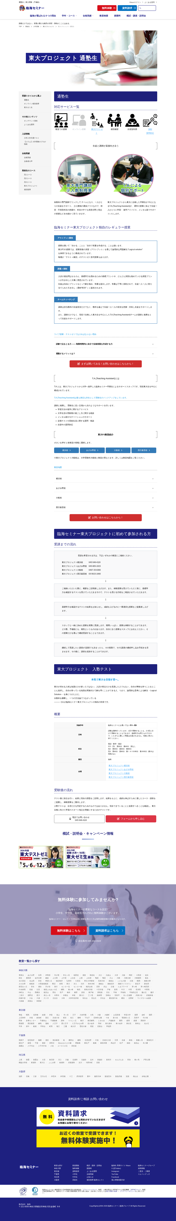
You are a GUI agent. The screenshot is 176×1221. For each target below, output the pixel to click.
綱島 (63, 989)
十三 (71, 1076)
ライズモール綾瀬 (144, 998)
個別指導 (27, 189)
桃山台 (136, 1076)
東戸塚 (91, 992)
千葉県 (56, 1174)
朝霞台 (36, 1060)
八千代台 (31, 1046)
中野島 (147, 989)
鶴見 (79, 989)
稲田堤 (76, 975)
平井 (21, 1026)
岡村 (131, 975)
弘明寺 (69, 981)
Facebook (115, 1177)
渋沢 (83, 984)
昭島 (28, 1015)
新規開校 (75, 1165)
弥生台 (85, 998)
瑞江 (58, 1026)
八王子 (55, 1023)
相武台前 (89, 986)
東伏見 (129, 1023)
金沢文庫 (38, 978)
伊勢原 (48, 975)
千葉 (37, 1043)
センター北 (65, 986)
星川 (38, 995)
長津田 (138, 989)
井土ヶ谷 (66, 975)
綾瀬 (44, 1015)
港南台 (111, 981)
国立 (47, 1018)
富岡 (116, 989)
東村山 (138, 1023)
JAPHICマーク (136, 1190)
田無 (21, 1020)
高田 (98, 986)
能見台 (46, 992)
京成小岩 (56, 1018)
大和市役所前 (74, 998)
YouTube (114, 1174)
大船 (124, 975)
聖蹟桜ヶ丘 (126, 1018)
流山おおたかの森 (65, 1043)
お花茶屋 (117, 1015)
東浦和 (34, 1062)
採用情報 (141, 1168)
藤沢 (152, 992)
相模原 (32, 984)
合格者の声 (28, 161)
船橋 (95, 1043)
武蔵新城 (149, 995)
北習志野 (88, 1040)
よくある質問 (150, 2)
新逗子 (138, 984)
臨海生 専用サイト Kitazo (121, 1165)
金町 (143, 1015)
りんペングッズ (144, 1174)
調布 (63, 1020)
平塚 (115, 992)
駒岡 (139, 981)
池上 (58, 1015)
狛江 (72, 1018)
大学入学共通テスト (31, 138)
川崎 (119, 978)
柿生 (21, 978)
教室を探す (58, 1165)
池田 (21, 1076)
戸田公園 (146, 1060)
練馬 (40, 1023)
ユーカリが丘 (63, 1046)
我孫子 (21, 1040)
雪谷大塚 (83, 1026)
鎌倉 (47, 978)
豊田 (121, 1020)
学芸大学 (127, 1015)
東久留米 (108, 1023)
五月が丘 (44, 1076)
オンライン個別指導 (31, 104)
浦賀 (84, 975)
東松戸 (87, 1043)
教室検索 (103, 16)
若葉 (98, 1062)
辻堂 (38, 989)
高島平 (136, 1018)
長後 (31, 989)
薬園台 (21, 1046)
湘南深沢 (111, 984)
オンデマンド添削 (30, 121)
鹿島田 (28, 978)
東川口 (42, 1062)
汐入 (75, 984)
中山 (29, 992)
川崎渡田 (138, 978)
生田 (40, 975)
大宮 (44, 1060)
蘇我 (29, 1043)
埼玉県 (56, 1177)
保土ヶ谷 (47, 995)
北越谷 (84, 1060)
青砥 (21, 1015)
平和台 (43, 1026)
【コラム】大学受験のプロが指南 (35, 143)
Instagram (115, 1171)
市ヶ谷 (66, 1015)
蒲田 (151, 1015)
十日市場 (100, 989)
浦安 (47, 1040)
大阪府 (56, 1180)
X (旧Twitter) (116, 1168)
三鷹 (65, 1026)
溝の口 (82, 995)
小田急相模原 (43, 984)
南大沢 (73, 1026)
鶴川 (82, 1020)
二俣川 (21, 995)
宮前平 (117, 995)
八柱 (52, 1046)
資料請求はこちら (107, 930)
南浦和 (62, 1062)
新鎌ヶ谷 (139, 1040)
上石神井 (22, 1018)
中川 (123, 989)
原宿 (83, 992)
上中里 (64, 978)
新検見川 (150, 1040)
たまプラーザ (123, 986)
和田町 (39, 1001)
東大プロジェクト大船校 (119, 773)
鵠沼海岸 (59, 981)
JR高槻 (63, 1076)
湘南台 (101, 984)
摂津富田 (80, 1076)
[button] (106, 363)
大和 (63, 998)
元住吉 (55, 998)
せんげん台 (119, 1060)
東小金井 (119, 1023)
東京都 (56, 1171)
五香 (116, 1040)
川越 (67, 1060)
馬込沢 (113, 1043)
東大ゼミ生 (28, 107)
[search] (140, 8)
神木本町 (91, 984)
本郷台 (66, 995)
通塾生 (26, 100)
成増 (128, 1020)
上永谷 (73, 978)
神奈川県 (57, 1168)
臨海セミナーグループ (146, 1165)
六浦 (38, 998)
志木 (92, 1060)
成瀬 (135, 1020)
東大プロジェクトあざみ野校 (121, 769)
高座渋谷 (101, 981)
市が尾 (57, 975)
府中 (28, 1026)
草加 (129, 1060)
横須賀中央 (113, 998)
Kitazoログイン (135, 2)
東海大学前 (88, 989)
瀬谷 (40, 986)
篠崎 (79, 1018)
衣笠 (40, 981)
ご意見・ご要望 (144, 1171)
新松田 (147, 984)
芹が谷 (48, 986)
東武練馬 (91, 1020)
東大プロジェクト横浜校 (119, 766)
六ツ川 (46, 998)
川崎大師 (127, 978)
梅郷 (40, 1040)
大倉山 (108, 975)
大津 (116, 975)
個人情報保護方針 (118, 1180)
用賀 (92, 1026)
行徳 (97, 1040)
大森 (99, 1015)
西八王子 (65, 1023)
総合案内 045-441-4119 (89, 941)
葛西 (136, 1015)
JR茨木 (54, 1076)
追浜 (147, 975)
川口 (60, 1060)
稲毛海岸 (31, 1040)
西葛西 (21, 1023)
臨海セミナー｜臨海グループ (119, 1206)
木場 (31, 1018)
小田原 (139, 975)
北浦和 (75, 1060)
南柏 (129, 1043)
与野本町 (89, 1062)
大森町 (107, 1015)
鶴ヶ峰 (71, 989)
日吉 (108, 992)
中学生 (74, 1177)
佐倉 (124, 1040)
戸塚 (109, 989)
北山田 (32, 981)
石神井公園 (98, 1018)
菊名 (147, 978)
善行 (56, 986)
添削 (150, 129)
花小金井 (91, 1023)
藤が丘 (144, 992)
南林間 (99, 995)
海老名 (92, 975)
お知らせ (90, 1177)
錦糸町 (39, 1018)
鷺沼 (54, 984)
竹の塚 (145, 1018)
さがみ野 (22, 984)
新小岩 (115, 1018)
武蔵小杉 (139, 995)
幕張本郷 (103, 1043)
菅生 (33, 986)
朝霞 (28, 1060)
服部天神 (97, 1076)
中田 (130, 989)
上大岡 (55, 978)
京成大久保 (106, 1040)
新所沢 (109, 1060)
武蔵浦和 (71, 1062)
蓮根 (47, 1023)
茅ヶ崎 (134, 986)
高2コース (28, 178)
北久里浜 (22, 981)
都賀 (44, 1043)
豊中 (89, 1076)
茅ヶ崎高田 (145, 986)
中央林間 (22, 989)
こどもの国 (121, 981)
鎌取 (79, 1040)
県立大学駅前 (89, 981)
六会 (31, 998)
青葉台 (21, 975)
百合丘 (94, 998)
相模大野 (147, 981)
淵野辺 (30, 995)
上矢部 (89, 978)
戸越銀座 (112, 1020)
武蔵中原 (22, 998)
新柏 (131, 1040)
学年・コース (68, 16)
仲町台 (21, 992)
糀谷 (65, 1018)
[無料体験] (88, 1138)
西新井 (143, 1020)
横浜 (123, 998)
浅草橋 (36, 1015)
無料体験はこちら (69, 930)
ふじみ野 (52, 1062)
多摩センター (31, 1020)
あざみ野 (31, 975)
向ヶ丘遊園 (127, 995)
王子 (74, 1015)
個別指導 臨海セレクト (95, 1180)
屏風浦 (100, 992)
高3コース (28, 182)
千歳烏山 (43, 1020)
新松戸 (21, 1043)
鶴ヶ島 (137, 1060)
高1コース (28, 175)
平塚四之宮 (133, 992)
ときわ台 (101, 1020)
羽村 (100, 1023)
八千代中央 (42, 1046)
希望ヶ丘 (49, 981)
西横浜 (37, 992)
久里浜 (78, 981)
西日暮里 (31, 1023)
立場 (113, 986)
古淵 (131, 981)
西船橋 (78, 1043)
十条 (108, 1018)
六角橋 (21, 1001)
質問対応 (150, 133)
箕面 (128, 1076)
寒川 (68, 984)
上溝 (81, 978)
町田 (51, 1026)
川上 (111, 978)
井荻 (51, 1015)
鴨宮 (104, 978)
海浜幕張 (56, 1040)
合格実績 (87, 16)
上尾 (21, 1060)
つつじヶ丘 (72, 1020)
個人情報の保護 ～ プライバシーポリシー (120, 1191)
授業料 (117, 16)
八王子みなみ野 (78, 1023)
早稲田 (109, 1026)
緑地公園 (145, 1076)
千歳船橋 (54, 1020)
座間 (61, 984)
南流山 (136, 1043)
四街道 (74, 1046)
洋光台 (103, 998)
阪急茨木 (108, 1076)
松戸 (121, 1043)
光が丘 (147, 1023)
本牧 (74, 995)
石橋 (28, 1076)
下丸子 (87, 1018)
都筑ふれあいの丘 (51, 989)
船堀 (35, 1026)
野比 (54, 992)
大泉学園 (83, 1015)
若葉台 (30, 1001)
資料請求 (127, 8)
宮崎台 (108, 995)
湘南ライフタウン (125, 984)
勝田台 (71, 1040)
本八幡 (145, 1043)
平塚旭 (123, 992)
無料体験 (75, 1168)
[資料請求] (88, 1117)
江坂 (35, 1076)
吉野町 (131, 998)
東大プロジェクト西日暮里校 (121, 777)
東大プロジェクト (30, 186)
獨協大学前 (23, 1062)
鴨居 (97, 978)
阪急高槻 (118, 1076)
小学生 (74, 1174)
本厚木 (57, 995)
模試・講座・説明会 (136, 16)
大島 (92, 1015)
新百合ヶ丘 (23, 986)
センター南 (78, 986)
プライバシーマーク (90, 1190)
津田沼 (52, 1043)
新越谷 (100, 1060)
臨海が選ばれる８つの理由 (43, 16)
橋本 (69, 992)
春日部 (52, 1060)
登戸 (62, 992)
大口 (100, 975)
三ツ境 (91, 995)
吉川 (80, 1062)
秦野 (76, 992)
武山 (105, 986)
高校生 (74, 1180)
